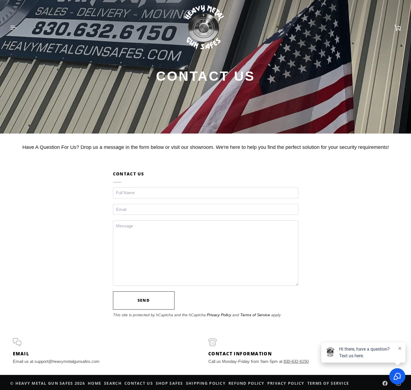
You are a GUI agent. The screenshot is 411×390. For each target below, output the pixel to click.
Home (94, 383)
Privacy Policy (219, 315)
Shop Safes (169, 383)
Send (144, 300)
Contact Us (138, 383)
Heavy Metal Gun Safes (44, 383)
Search (113, 383)
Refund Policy (246, 383)
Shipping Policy (206, 383)
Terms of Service (255, 315)
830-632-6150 (296, 361)
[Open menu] (18, 27)
